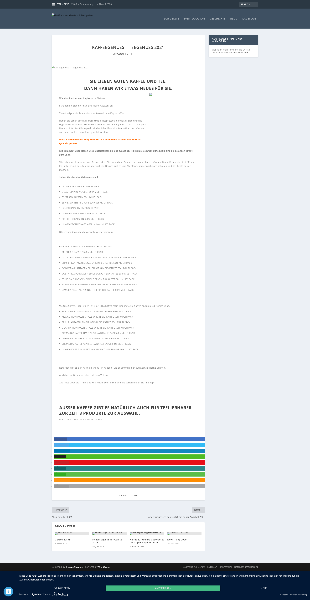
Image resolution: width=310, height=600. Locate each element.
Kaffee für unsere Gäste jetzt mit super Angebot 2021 (147, 541)
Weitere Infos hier (238, 52)
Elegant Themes (74, 566)
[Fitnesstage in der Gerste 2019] (109, 533)
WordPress (103, 566)
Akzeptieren (163, 588)
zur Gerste (171, 18)
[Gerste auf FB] (72, 533)
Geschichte (217, 18)
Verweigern (62, 588)
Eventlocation (194, 18)
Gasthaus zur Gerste (194, 566)
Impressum (226, 566)
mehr (263, 588)
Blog (234, 18)
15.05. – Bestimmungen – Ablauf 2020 (91, 4)
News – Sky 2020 (177, 539)
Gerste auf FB (63, 539)
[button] (60, 439)
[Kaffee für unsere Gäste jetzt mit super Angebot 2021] (147, 533)
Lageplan (249, 18)
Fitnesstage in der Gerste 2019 (107, 541)
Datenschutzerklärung (246, 566)
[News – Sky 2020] (184, 533)
